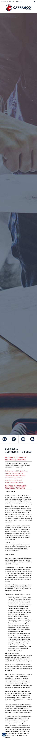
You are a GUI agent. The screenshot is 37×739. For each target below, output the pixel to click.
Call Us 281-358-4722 (7, 1)
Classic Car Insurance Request (14, 473)
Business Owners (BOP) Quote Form (16, 471)
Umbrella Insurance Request (13, 480)
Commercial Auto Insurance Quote (15, 475)
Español (19, 1)
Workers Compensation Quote (14, 482)
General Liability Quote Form (13, 478)
